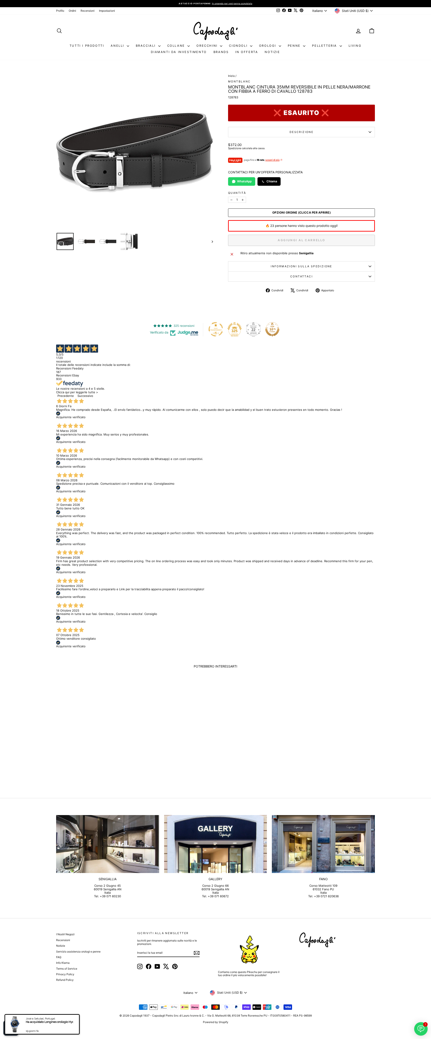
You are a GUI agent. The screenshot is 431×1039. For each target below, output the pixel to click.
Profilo (60, 10)
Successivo (85, 396)
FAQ (58, 957)
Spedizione (234, 148)
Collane (177, 45)
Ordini (72, 10)
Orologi (268, 45)
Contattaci (301, 276)
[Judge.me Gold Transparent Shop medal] (216, 329)
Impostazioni (107, 10)
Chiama (271, 181)
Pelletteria (325, 45)
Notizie (272, 52)
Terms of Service (66, 968)
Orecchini (207, 45)
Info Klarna (63, 962)
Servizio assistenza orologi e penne (78, 951)
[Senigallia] (107, 844)
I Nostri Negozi (65, 934)
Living (355, 45)
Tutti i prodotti (87, 45)
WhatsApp (244, 181)
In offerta (246, 52)
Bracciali (146, 45)
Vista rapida (94, 750)
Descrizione (301, 132)
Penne (295, 45)
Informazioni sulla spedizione (301, 266)
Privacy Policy (65, 974)
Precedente (65, 396)
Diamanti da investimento (179, 52)
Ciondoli (239, 45)
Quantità (237, 193)
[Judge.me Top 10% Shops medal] (272, 329)
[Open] (11, 1028)
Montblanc (239, 81)
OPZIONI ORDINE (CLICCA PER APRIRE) (301, 212)
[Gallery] (215, 844)
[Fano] (323, 844)
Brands (221, 52)
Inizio (231, 75)
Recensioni (88, 10)
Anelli (118, 45)
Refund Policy (65, 980)
